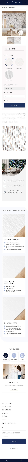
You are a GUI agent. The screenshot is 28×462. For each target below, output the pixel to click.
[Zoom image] (14, 24)
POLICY (4, 419)
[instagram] (2, 427)
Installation (5, 359)
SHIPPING (22, 359)
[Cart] (25, 3)
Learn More (14, 389)
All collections (5, 7)
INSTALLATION (6, 407)
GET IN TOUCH (6, 410)
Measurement (14, 359)
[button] (4, 24)
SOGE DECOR (15, 448)
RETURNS (5, 413)
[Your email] (14, 437)
